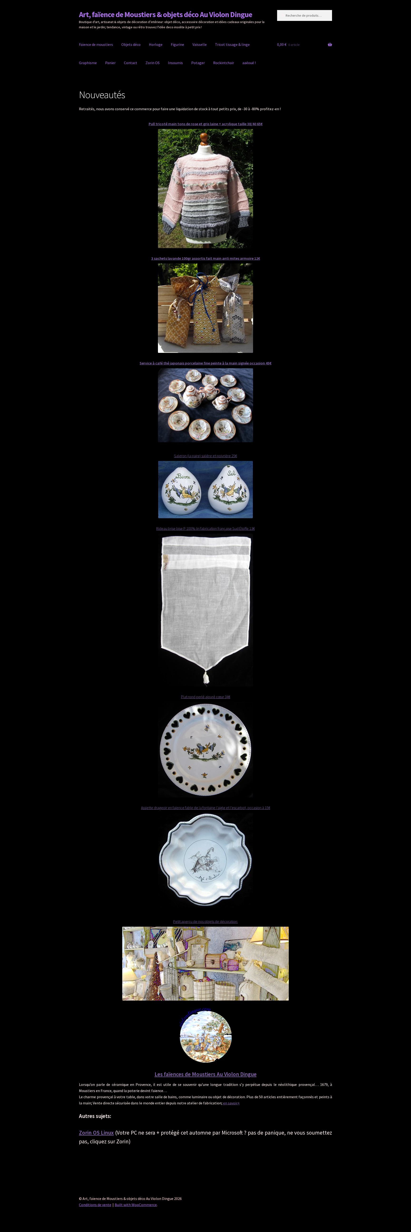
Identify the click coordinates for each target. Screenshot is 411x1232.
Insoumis (175, 62)
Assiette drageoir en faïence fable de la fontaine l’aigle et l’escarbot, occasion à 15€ (205, 807)
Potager (198, 62)
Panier (110, 62)
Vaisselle (199, 44)
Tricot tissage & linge (232, 44)
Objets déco (131, 44)
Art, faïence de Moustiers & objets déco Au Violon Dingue (165, 14)
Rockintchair (223, 62)
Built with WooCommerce (136, 1204)
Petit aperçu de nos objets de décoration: (205, 921)
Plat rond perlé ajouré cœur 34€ (205, 696)
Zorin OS (153, 62)
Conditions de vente (95, 1204)
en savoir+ (231, 1103)
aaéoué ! (249, 62)
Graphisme (88, 62)
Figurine (177, 44)
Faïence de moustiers (96, 44)
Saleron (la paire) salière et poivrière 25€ (205, 455)
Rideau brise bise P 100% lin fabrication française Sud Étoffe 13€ (205, 528)
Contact (130, 62)
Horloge (155, 44)
